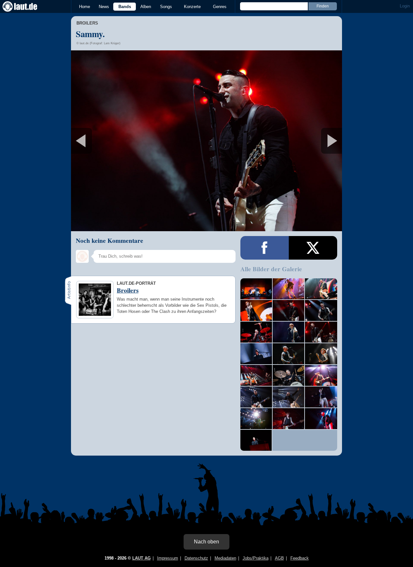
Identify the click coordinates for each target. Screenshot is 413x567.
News (104, 6)
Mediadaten (225, 558)
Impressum (167, 558)
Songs (166, 6)
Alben (145, 6)
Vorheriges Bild (115, 140)
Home (84, 6)
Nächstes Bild (206, 140)
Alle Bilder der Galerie (271, 268)
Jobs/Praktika (255, 558)
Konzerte (192, 6)
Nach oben (206, 541)
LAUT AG (141, 558)
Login (405, 6)
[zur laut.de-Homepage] (26, 6)
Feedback (299, 558)
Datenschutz (196, 558)
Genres (220, 6)
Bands (124, 6)
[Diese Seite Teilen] (264, 248)
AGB (279, 558)
